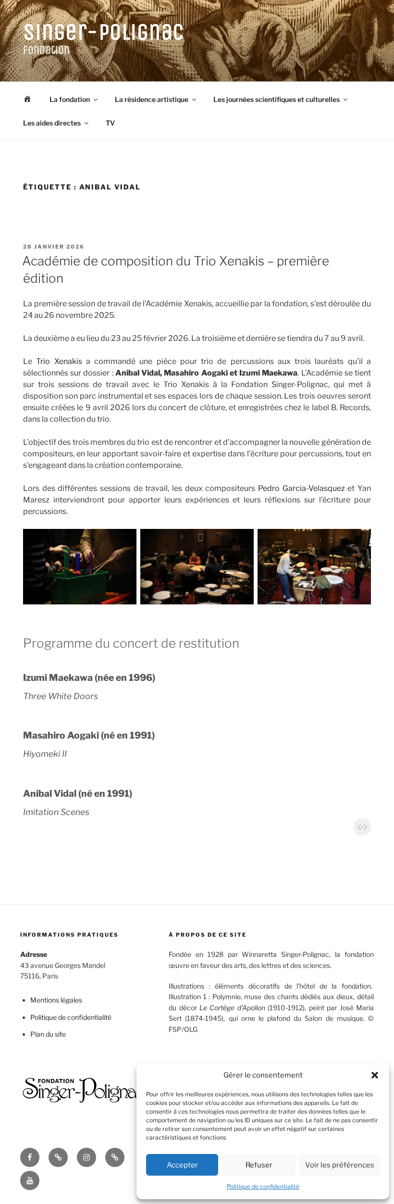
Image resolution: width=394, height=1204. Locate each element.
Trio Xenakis (59, 361)
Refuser (259, 1165)
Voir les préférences (339, 1165)
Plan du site (48, 1034)
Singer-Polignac (104, 32)
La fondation (69, 99)
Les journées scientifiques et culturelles (276, 99)
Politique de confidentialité (263, 1186)
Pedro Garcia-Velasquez (301, 488)
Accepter (182, 1165)
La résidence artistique (151, 99)
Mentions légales (56, 1000)
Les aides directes (52, 123)
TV (110, 123)
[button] (375, 1075)
